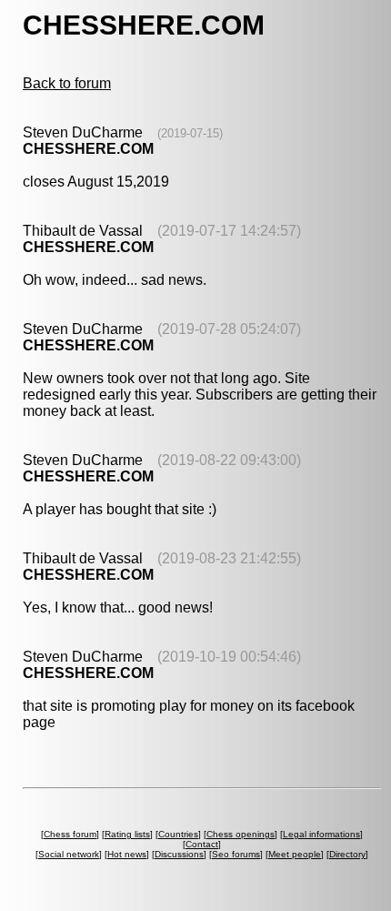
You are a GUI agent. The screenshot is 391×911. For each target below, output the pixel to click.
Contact (201, 844)
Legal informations (321, 834)
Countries (178, 834)
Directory (347, 854)
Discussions (179, 854)
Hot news (126, 854)
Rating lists (127, 834)
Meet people (294, 854)
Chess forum (70, 834)
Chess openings (240, 834)
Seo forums (236, 854)
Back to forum (67, 83)
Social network (68, 854)
